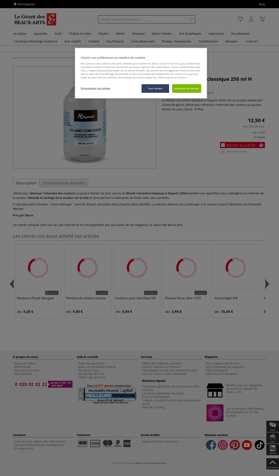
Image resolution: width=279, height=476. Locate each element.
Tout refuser (155, 88)
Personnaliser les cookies (95, 88)
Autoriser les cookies (186, 88)
